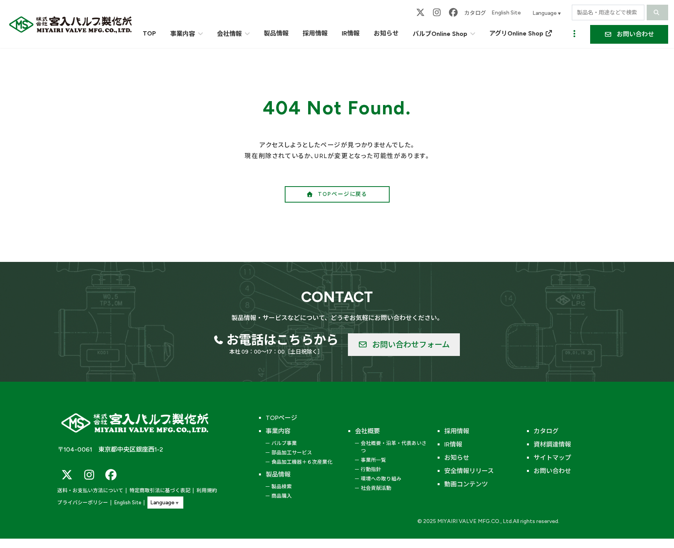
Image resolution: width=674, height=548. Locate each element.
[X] (420, 12)
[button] (629, 34)
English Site (506, 12)
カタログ (475, 13)
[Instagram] (437, 12)
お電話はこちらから (282, 340)
